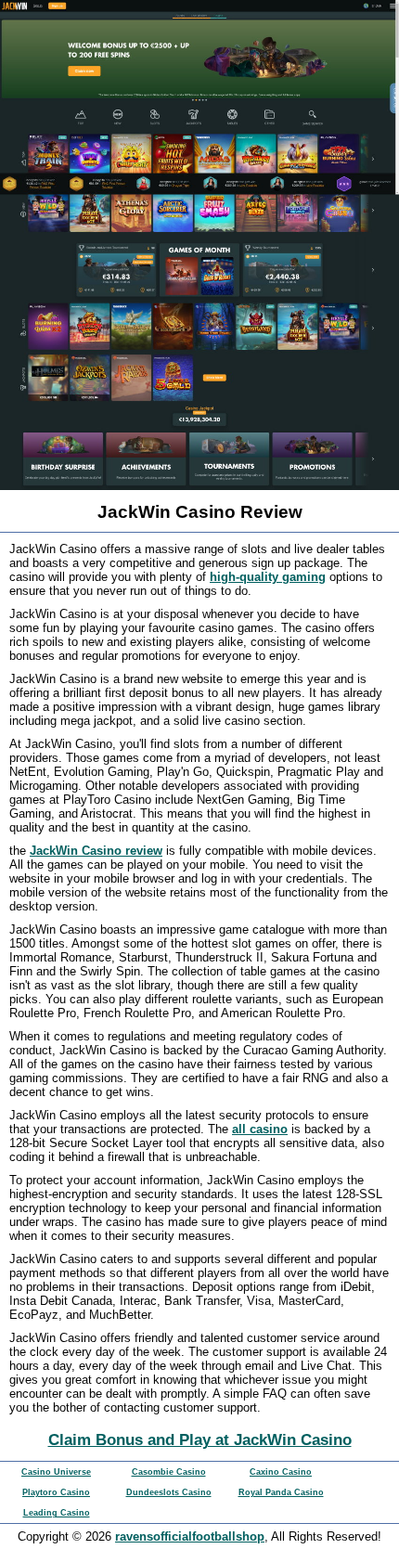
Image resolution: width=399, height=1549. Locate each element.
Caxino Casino (281, 1472)
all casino (260, 1129)
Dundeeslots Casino (169, 1492)
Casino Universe (56, 1472)
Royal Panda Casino (281, 1492)
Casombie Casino (169, 1472)
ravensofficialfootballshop (189, 1536)
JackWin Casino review (96, 851)
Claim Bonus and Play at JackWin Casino (200, 1440)
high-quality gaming (268, 577)
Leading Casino (56, 1512)
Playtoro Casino (56, 1492)
